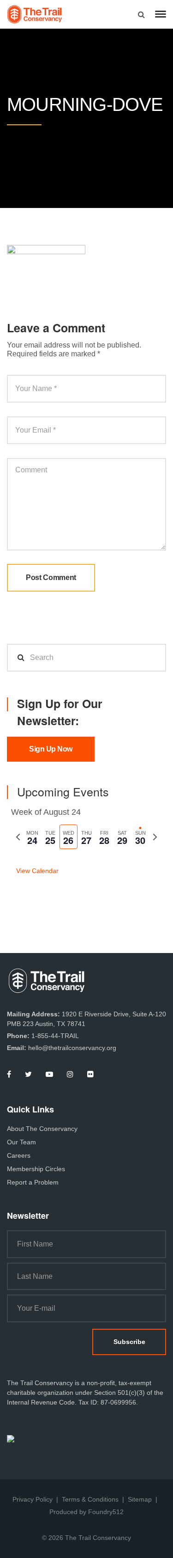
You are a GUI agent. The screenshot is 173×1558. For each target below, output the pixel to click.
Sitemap (140, 1499)
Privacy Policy (32, 1499)
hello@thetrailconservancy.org (72, 1047)
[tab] (33, 837)
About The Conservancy (42, 1128)
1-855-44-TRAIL (55, 1035)
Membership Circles (36, 1169)
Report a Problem (33, 1182)
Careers (18, 1155)
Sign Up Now (50, 749)
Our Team (21, 1142)
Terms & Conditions (90, 1499)
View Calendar (37, 870)
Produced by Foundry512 (86, 1511)
